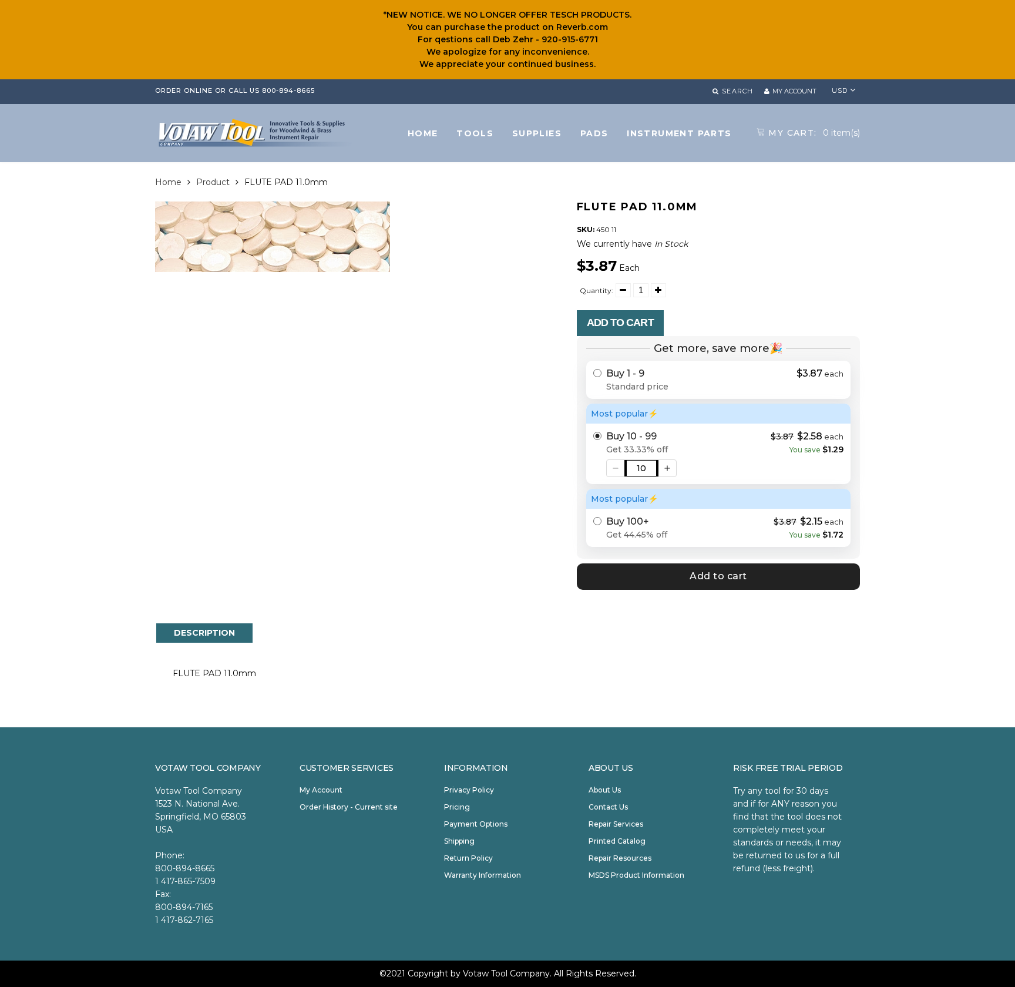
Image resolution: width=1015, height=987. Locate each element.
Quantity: (596, 290)
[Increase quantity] (667, 468)
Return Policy (468, 858)
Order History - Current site (349, 807)
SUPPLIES (537, 133)
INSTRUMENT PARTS (679, 133)
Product (213, 182)
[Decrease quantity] (615, 468)
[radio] (718, 380)
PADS (594, 133)
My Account (321, 789)
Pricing (457, 807)
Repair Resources (620, 858)
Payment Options (476, 824)
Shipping (459, 841)
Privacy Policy (469, 789)
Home (168, 182)
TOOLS (474, 133)
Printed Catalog (617, 841)
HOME (423, 133)
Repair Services (616, 824)
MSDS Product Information (636, 875)
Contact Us (608, 807)
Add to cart (620, 322)
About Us (605, 789)
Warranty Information (482, 875)
